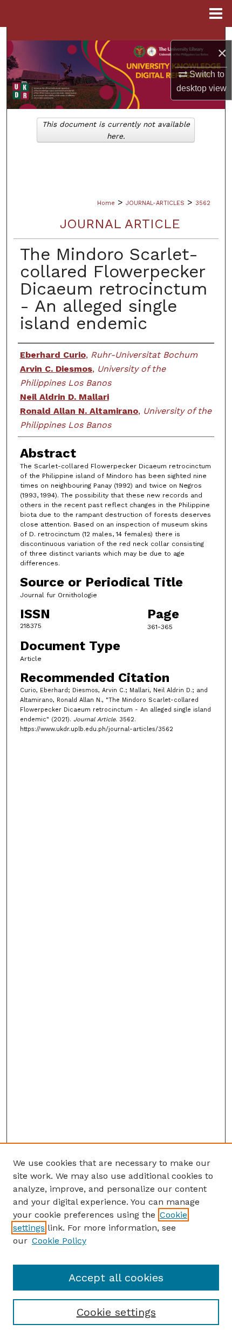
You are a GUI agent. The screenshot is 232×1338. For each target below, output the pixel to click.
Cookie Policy (59, 1240)
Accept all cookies (116, 1277)
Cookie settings (116, 1312)
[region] (116, 1240)
